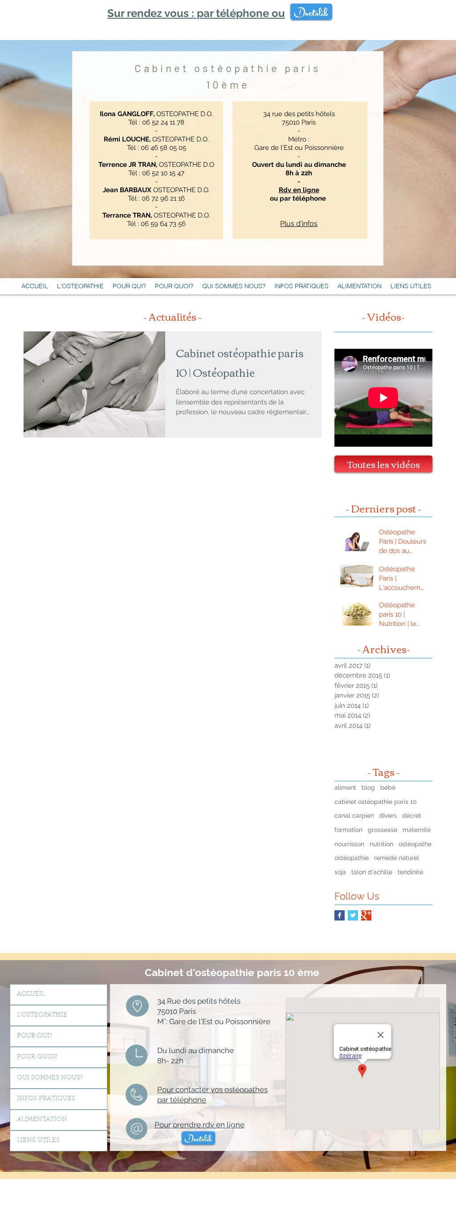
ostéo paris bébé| (115, 1192)
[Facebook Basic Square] (339, 915)
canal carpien (354, 815)
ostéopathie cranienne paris (299, 1198)
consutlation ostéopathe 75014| (212, 1185)
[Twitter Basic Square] (353, 915)
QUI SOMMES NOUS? (50, 1078)
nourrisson (349, 844)
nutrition (381, 844)
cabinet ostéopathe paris (297, 1189)
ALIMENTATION (42, 1120)
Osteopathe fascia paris (265, 1198)
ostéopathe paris (351, 1185)
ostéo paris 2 (271, 1185)
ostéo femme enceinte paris (293, 1192)
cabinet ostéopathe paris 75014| (203, 1179)
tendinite (410, 872)
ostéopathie (351, 857)
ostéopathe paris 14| (169, 1179)
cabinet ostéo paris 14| (282, 1179)
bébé (387, 787)
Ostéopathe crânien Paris (196, 1198)
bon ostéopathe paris (131, 1179)
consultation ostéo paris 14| (54, 1185)
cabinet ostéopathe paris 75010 (371, 1189)
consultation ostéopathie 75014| (137, 1185)
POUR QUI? (34, 1036)
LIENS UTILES (38, 1141)
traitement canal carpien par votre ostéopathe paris (160, 1182)
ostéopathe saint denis (348, 1195)
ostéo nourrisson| (200, 1192)
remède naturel (396, 857)
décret (411, 815)
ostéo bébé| (45, 1192)
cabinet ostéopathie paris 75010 (233, 1189)
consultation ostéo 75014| (175, 1185)
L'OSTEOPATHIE (42, 1015)
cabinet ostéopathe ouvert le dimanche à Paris (73, 1179)
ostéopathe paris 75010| (85, 1189)
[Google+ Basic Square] (366, 915)
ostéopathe (415, 844)
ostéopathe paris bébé (314, 1182)
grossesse (382, 829)
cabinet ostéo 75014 (310, 1179)
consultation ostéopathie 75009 (172, 1195)
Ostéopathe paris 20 (377, 1179)
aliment (345, 787)
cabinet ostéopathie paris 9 (88, 1198)
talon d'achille (371, 872)
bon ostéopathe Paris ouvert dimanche (385, 1192)
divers (388, 815)
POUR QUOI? (37, 1057)
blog (368, 787)
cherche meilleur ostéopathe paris (412, 1195)
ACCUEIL (31, 994)
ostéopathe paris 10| (338, 1189)
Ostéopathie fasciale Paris (231, 1198)
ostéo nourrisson (341, 1182)
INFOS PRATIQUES (46, 1099)
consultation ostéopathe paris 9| (130, 1195)
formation (348, 829)
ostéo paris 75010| (311, 1185)
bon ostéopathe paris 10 (53, 1189)
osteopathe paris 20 (405, 1179)
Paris (152, 1198)
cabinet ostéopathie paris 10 (375, 801)
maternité (417, 829)
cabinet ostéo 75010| (24, 1192)
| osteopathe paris (167, 1198)
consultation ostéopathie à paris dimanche (146, 1189)
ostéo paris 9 (139, 1198)
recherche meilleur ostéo (27, 1198)
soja (340, 872)
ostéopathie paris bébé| (284, 1182)
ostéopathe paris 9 (58, 1198)
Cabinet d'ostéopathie (201, 972)
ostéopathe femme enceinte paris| (336, 1192)
